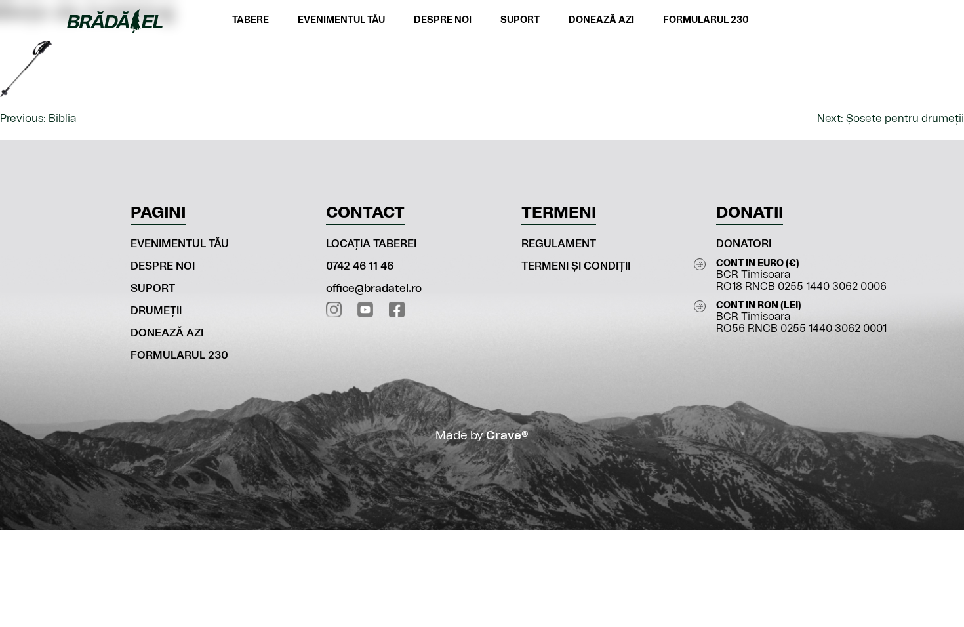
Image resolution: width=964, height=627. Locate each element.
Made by (482, 436)
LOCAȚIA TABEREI (371, 244)
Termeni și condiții (575, 266)
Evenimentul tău (341, 20)
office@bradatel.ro (374, 288)
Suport (520, 20)
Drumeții (156, 311)
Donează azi (601, 20)
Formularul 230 (706, 20)
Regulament (558, 244)
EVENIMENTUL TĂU (180, 244)
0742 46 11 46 (359, 266)
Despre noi (443, 20)
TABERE (250, 20)
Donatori (743, 244)
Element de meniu (877, 21)
